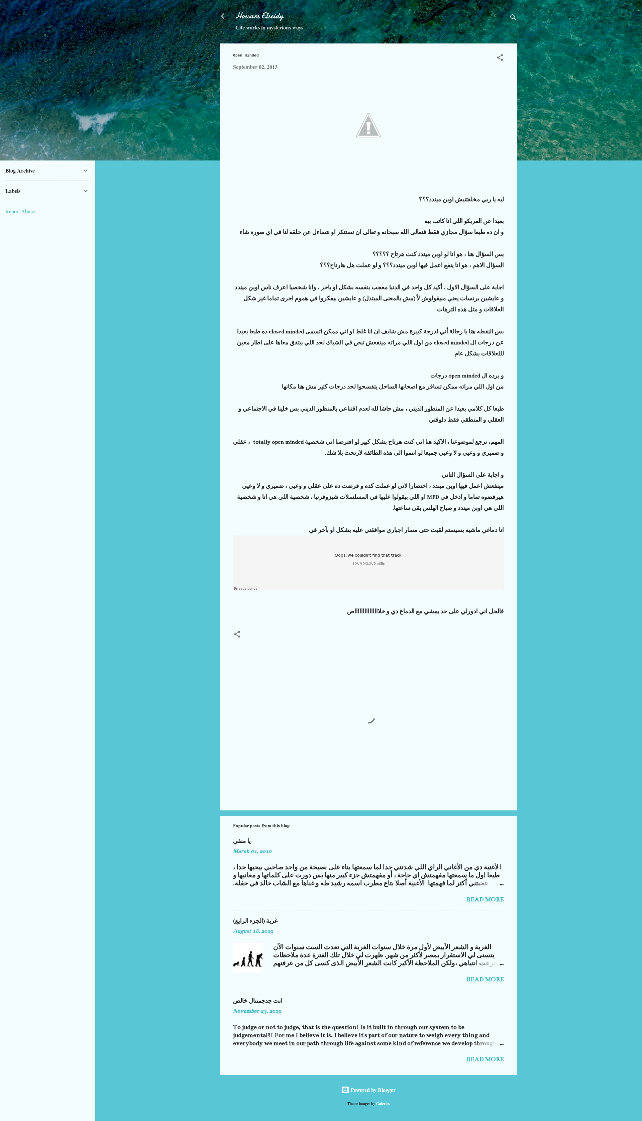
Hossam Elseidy (259, 15)
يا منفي (242, 841)
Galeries (383, 1103)
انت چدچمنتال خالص (258, 1001)
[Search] (513, 18)
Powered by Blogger (372, 1090)
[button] (500, 58)
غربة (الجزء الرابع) (255, 921)
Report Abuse (20, 211)
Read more (485, 899)
